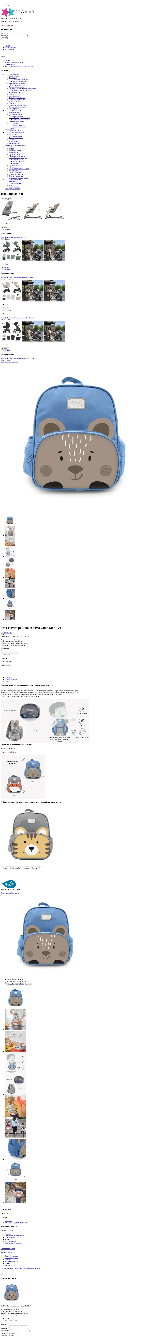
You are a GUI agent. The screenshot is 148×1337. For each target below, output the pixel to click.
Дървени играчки (19, 125)
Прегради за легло (15, 165)
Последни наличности (12, 189)
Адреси (7, 1263)
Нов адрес (8, 1221)
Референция (5, 889)
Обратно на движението (17, 99)
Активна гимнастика (16, 116)
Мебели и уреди (18, 159)
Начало (7, 46)
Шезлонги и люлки (15, 114)
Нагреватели (13, 170)
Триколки (12, 139)
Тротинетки (13, 134)
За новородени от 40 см (17, 98)
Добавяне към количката (10, 653)
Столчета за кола (13, 85)
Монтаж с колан (14, 96)
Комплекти (13, 181)
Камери (11, 149)
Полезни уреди (14, 187)
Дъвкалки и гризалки (16, 172)
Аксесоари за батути (16, 130)
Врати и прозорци (19, 161)
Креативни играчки (19, 127)
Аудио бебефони (14, 154)
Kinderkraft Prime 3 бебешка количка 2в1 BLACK (17, 358)
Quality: (7, 1318)
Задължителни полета (9, 1333)
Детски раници (14, 109)
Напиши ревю (6, 633)
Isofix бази (12, 103)
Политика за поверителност (14, 1236)
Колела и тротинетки (14, 132)
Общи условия (10, 1237)
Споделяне (8, 661)
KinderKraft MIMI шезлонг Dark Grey (13, 237)
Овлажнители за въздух (21, 119)
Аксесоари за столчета (16, 87)
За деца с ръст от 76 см (16, 92)
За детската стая (13, 110)
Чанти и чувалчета (19, 81)
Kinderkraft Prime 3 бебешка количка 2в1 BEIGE (17, 318)
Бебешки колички (13, 74)
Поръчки (8, 1259)
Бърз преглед (6, 229)
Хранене (10, 167)
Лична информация (11, 1256)
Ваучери (8, 1265)
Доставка (8, 1234)
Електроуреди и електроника (15, 145)
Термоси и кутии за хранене (18, 178)
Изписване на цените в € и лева (16, 1223)
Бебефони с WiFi (14, 152)
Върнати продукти (11, 1258)
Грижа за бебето (13, 180)
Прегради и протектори (15, 156)
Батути (9, 129)
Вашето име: (6, 1331)
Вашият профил (8, 1249)
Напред (11, 94)
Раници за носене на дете (17, 107)
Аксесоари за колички (19, 79)
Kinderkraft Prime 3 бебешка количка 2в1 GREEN (17, 277)
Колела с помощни (15, 136)
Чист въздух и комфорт (19, 118)
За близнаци (13, 78)
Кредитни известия (11, 1261)
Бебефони (10, 147)
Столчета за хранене (16, 176)
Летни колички (14, 76)
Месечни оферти (10, 47)
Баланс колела (14, 141)
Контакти (16, 163)
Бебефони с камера (15, 150)
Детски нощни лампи (16, 121)
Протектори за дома (18, 158)
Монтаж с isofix (14, 101)
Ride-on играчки (14, 143)
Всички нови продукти (9, 362)
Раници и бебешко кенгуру (16, 105)
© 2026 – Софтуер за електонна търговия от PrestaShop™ (20, 1268)
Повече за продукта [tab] (11, 679)
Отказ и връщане (11, 1241)
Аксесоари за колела (16, 138)
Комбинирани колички (17, 83)
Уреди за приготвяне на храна (19, 169)
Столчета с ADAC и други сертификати (22, 89)
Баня (10, 185)
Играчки (14, 123)
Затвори (4, 1335)
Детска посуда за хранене (17, 174)
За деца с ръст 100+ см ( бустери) (20, 90)
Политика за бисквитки (13, 1243)
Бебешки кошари (14, 112)
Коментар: (5, 1328)
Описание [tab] (8, 677)
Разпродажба (9, 49)
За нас (7, 1239)
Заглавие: (4, 1324)
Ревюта (7, 681)
